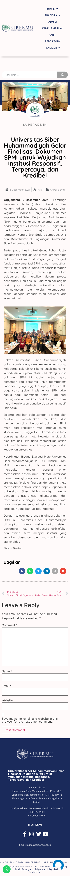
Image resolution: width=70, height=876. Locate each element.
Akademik (51, 15)
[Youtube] (45, 834)
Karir (52, 34)
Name (7, 671)
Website (7, 700)
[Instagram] (31, 834)
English (51, 47)
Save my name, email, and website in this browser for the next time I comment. (30, 720)
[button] (22, 571)
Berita (61, 189)
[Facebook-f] (24, 834)
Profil (50, 8)
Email (6, 685)
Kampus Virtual (52, 28)
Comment (9, 625)
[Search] (62, 75)
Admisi (52, 21)
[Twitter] (38, 834)
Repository (52, 41)
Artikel (53, 189)
